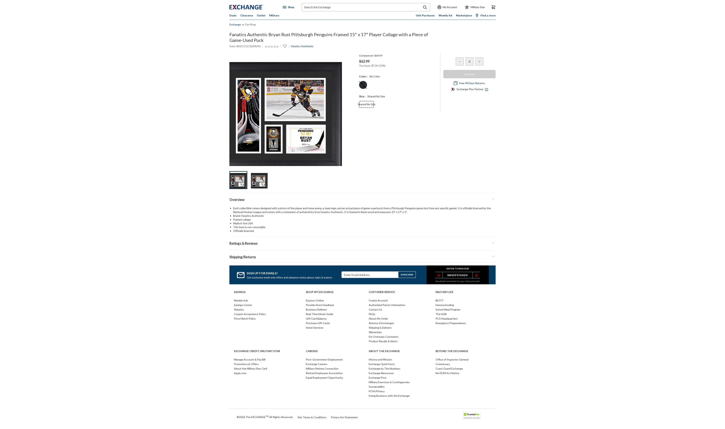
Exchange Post (377, 377)
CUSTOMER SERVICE (382, 292)
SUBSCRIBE (407, 274)
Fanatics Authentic (302, 46)
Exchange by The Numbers (384, 368)
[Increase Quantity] (479, 61)
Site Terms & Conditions (312, 417)
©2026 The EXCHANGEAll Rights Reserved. (265, 417)
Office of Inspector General (452, 359)
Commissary (443, 364)
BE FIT (439, 300)
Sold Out (469, 74)
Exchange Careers (316, 364)
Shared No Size (366, 104)
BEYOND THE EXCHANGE (452, 351)
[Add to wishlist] (285, 46)
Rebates (239, 309)
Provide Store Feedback (320, 305)
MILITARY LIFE (445, 292)
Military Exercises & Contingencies (389, 382)
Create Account (378, 300)
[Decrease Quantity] (460, 61)
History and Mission (380, 359)
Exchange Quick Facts (382, 364)
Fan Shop (250, 24)
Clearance (246, 15)
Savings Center (243, 305)
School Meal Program (448, 309)
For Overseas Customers (383, 336)
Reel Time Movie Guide (319, 314)
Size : (362, 96)
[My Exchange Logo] (253, 7)
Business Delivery (316, 309)
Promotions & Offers (246, 364)
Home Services (314, 327)
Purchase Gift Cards (318, 323)
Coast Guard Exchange (449, 368)
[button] (362, 243)
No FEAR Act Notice (447, 373)
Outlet (261, 15)
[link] (272, 46)
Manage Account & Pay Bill (249, 359)
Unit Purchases (425, 15)
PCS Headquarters (447, 318)
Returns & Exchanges (381, 323)
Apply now (240, 373)
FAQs (372, 314)
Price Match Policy (245, 318)
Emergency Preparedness (451, 323)
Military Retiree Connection (322, 368)
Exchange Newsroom (381, 373)
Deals (233, 15)
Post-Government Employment (324, 359)
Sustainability (377, 386)
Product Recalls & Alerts (383, 341)
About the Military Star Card (250, 368)
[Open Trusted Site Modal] (472, 415)
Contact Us (375, 309)
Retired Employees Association (324, 373)
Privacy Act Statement (344, 417)
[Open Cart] (493, 7)
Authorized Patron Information (387, 305)
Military (274, 15)
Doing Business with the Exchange (389, 395)
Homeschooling (445, 305)
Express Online (315, 300)
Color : (363, 76)
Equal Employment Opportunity (324, 377)
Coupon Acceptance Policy (250, 314)
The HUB (441, 314)
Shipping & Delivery (380, 327)
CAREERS (312, 351)
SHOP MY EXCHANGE (320, 292)
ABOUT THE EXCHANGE (384, 351)
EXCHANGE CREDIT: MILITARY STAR (257, 351)
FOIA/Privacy (377, 391)
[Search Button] (425, 7)
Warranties (375, 332)
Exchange (235, 24)
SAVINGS (239, 292)
